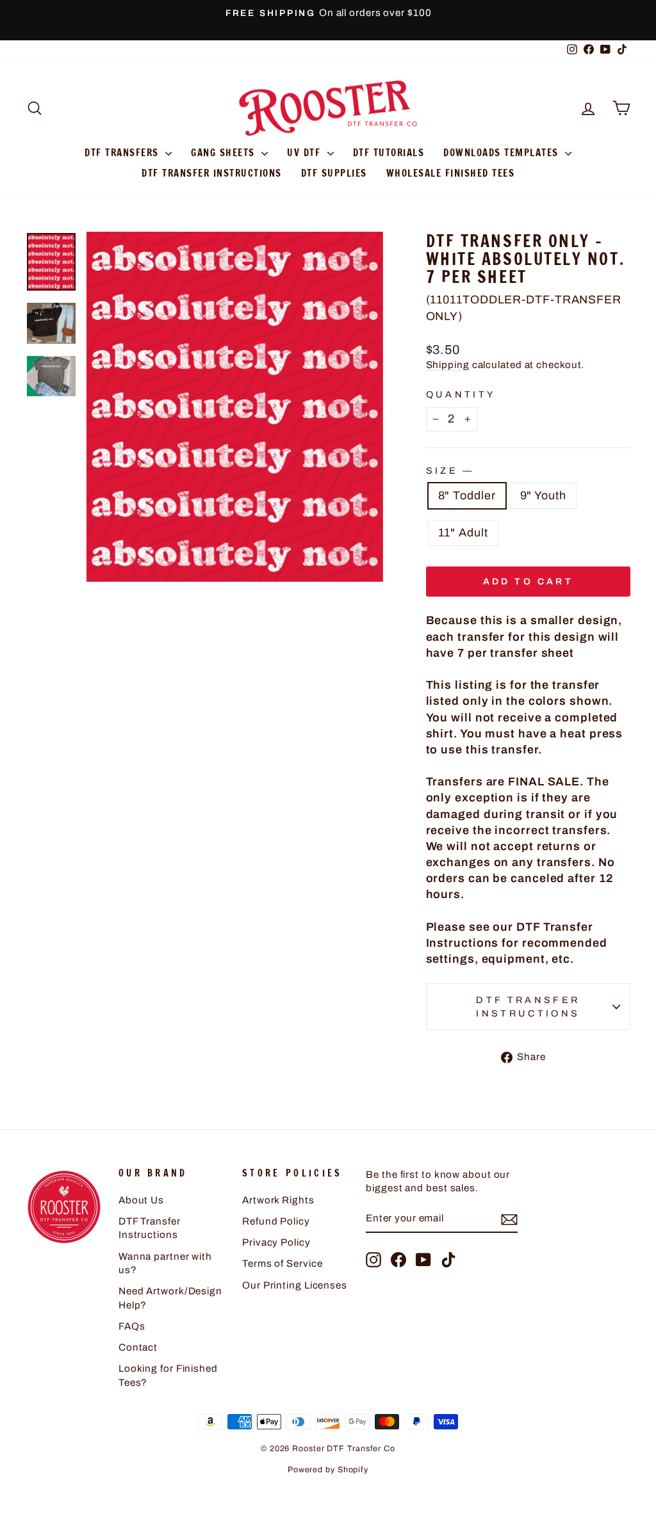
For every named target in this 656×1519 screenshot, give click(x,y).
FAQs (132, 1326)
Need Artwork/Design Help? (170, 1298)
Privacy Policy (276, 1242)
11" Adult (463, 532)
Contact (138, 1347)
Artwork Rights (278, 1200)
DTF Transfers (123, 152)
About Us (141, 1200)
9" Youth (543, 495)
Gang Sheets (224, 152)
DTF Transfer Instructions (212, 173)
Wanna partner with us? (165, 1263)
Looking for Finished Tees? (168, 1375)
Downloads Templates (502, 152)
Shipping (448, 365)
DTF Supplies (334, 173)
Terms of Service (282, 1263)
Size (449, 470)
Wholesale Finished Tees (450, 173)
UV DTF (305, 152)
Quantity (461, 394)
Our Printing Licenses (294, 1285)
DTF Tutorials (389, 152)
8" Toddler (467, 495)
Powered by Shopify (328, 1469)
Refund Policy (276, 1221)
